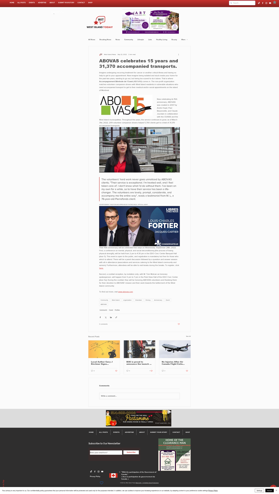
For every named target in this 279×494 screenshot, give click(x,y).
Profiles (117, 310)
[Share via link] (116, 317)
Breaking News (105, 39)
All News (91, 39)
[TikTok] (259, 3)
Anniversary (158, 300)
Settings (259, 490)
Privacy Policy (213, 490)
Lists (150, 39)
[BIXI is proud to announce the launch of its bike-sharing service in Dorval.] (139, 349)
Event (168, 300)
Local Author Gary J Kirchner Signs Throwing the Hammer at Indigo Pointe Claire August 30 (103, 363)
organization (127, 300)
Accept (269, 490)
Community (128, 39)
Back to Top (3, 485)
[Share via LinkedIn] (111, 317)
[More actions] (178, 54)
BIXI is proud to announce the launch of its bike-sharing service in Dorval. (139, 363)
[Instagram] (266, 3)
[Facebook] (262, 3)
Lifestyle (140, 39)
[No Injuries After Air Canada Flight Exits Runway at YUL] (175, 349)
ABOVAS (104, 304)
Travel (111, 310)
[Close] (276, 490)
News (118, 39)
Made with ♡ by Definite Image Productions (147, 482)
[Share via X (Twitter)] (106, 317)
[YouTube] (270, 3)
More (183, 39)
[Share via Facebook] (100, 317)
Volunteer (138, 300)
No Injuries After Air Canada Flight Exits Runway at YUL (172, 363)
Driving (148, 300)
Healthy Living (161, 39)
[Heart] (102, 483)
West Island (116, 300)
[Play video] (139, 149)
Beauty (174, 39)
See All (188, 336)
